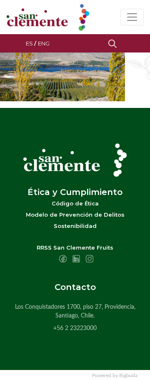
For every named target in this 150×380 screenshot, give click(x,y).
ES (29, 43)
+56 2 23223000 (75, 328)
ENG (44, 43)
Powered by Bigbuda (115, 375)
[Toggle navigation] (132, 17)
